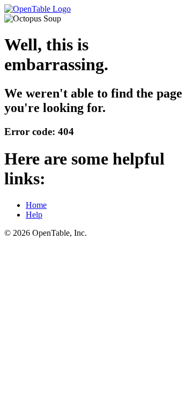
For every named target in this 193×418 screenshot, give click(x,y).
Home (36, 205)
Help (34, 214)
